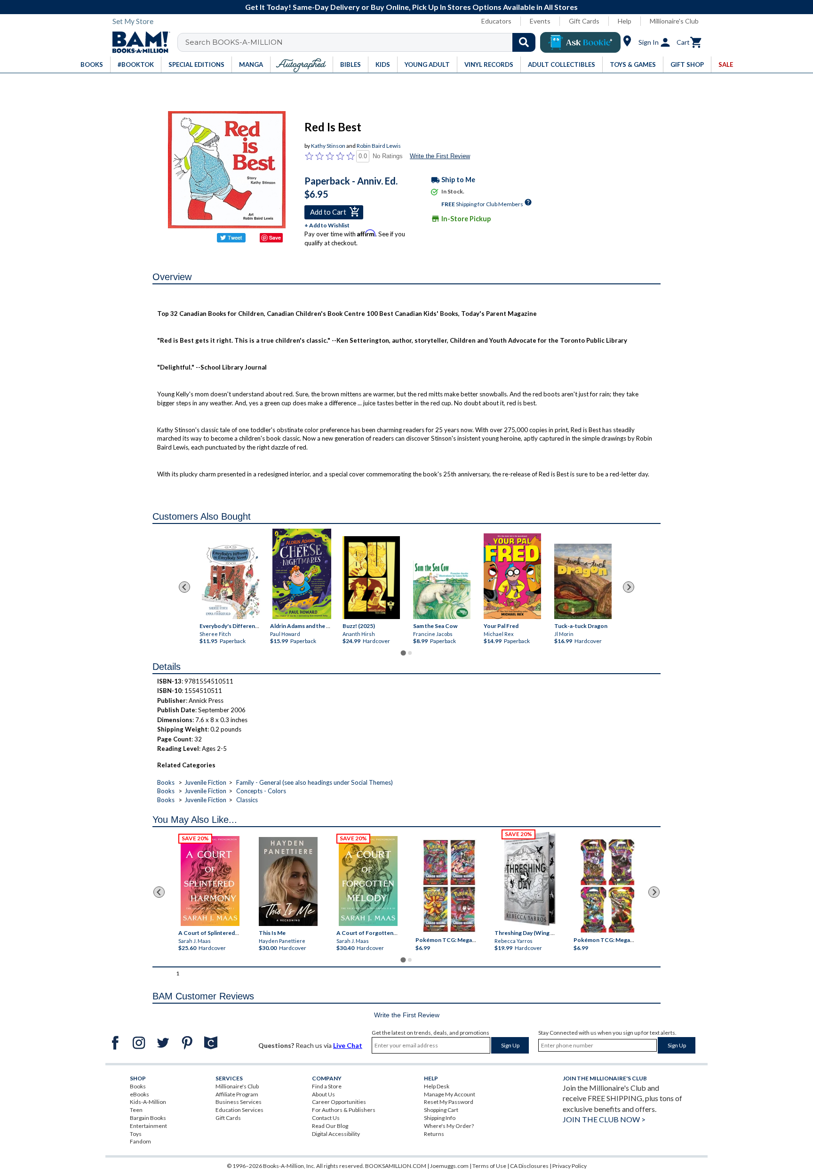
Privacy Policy (569, 1165)
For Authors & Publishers (343, 1109)
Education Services (239, 1109)
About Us (323, 1094)
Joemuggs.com (449, 1165)
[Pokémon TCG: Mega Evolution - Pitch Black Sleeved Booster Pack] (607, 886)
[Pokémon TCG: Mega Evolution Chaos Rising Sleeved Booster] (448, 886)
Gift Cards (584, 21)
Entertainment (148, 1125)
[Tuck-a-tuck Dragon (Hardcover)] (583, 581)
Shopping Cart (441, 1109)
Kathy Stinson (328, 145)
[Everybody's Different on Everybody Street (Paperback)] (231, 579)
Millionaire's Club (674, 21)
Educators (496, 21)
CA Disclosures (529, 1165)
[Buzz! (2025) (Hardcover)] (371, 577)
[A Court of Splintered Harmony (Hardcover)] (210, 881)
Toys (136, 1133)
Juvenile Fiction (205, 782)
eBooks (139, 1094)
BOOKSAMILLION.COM (395, 1165)
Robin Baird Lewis (379, 145)
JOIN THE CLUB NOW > (604, 1119)
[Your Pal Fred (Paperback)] (512, 576)
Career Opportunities (339, 1101)
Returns (434, 1133)
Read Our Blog (330, 1125)
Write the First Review (440, 156)
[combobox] (362, 42)
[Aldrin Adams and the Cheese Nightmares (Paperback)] (301, 574)
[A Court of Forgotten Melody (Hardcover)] (368, 881)
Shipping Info (439, 1117)
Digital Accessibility (336, 1133)
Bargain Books (148, 1117)
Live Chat (347, 1045)
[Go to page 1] (403, 652)
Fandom (140, 1141)
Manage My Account (449, 1094)
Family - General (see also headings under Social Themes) (314, 782)
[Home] (137, 42)
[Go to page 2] (410, 653)
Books (166, 782)
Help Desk (436, 1086)
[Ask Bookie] (580, 42)
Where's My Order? (449, 1125)
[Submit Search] (523, 42)
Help (624, 21)
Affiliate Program (236, 1094)
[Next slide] (628, 587)
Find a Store (327, 1086)
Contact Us (326, 1117)
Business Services (238, 1101)
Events (540, 21)
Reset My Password (448, 1101)
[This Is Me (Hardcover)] (287, 881)
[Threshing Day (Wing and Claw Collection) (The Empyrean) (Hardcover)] (530, 879)
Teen (136, 1109)
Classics (247, 800)
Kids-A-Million (148, 1101)
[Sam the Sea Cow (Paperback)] (441, 590)
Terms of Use (489, 1165)
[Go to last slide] (184, 587)
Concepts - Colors (261, 791)
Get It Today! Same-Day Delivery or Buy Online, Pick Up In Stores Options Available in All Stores (411, 6)
